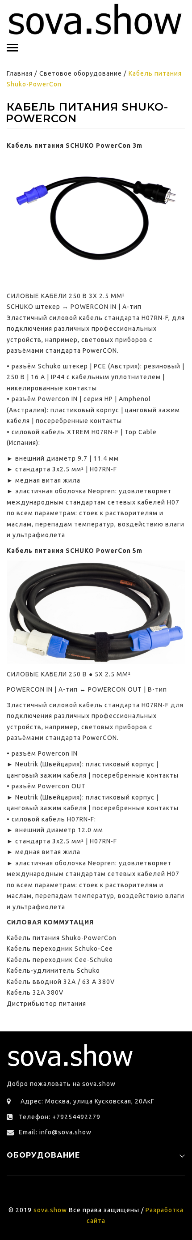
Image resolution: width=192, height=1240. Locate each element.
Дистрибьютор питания (46, 1003)
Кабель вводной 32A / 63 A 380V (61, 981)
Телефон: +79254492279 (59, 1116)
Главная (20, 73)
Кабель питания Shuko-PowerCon (62, 937)
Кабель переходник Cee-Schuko (60, 959)
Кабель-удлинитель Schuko (53, 970)
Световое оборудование (80, 73)
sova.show (50, 1210)
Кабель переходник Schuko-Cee (60, 948)
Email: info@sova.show (55, 1132)
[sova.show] (96, 19)
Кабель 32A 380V (35, 992)
